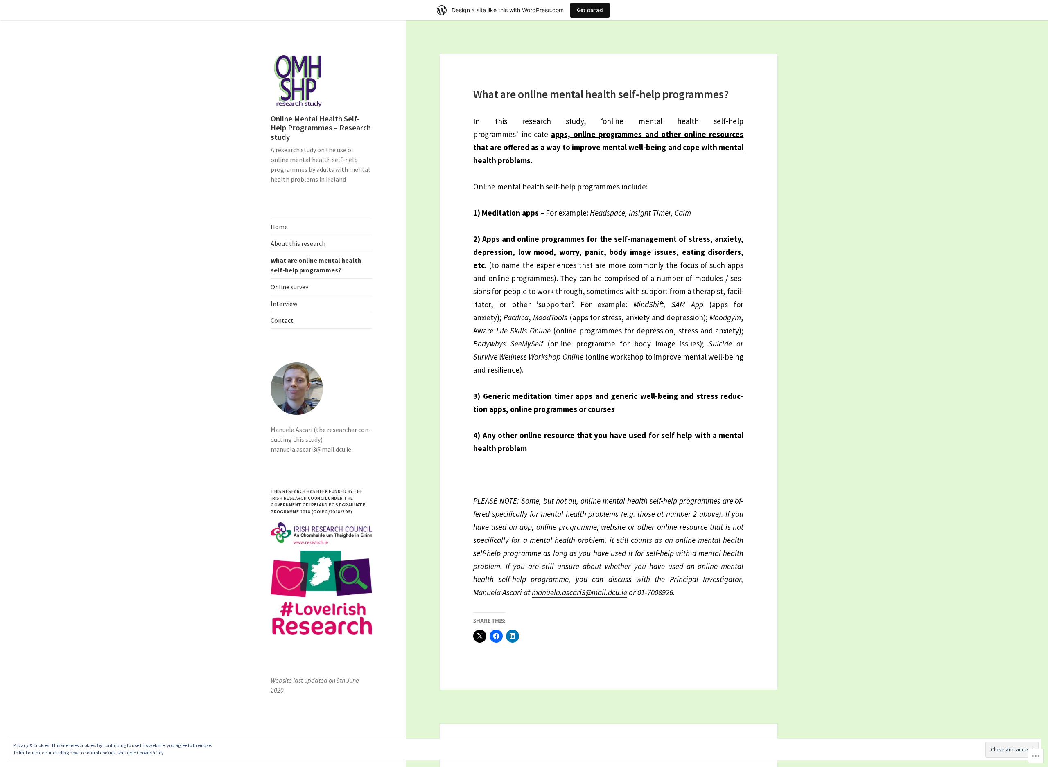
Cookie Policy (150, 752)
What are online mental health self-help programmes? (316, 265)
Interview (284, 303)
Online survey (289, 287)
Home (279, 227)
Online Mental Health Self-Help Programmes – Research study (321, 128)
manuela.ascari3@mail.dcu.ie (579, 592)
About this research (298, 243)
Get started (590, 10)
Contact (282, 320)
